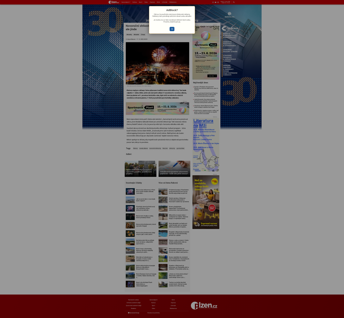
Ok (172, 29)
